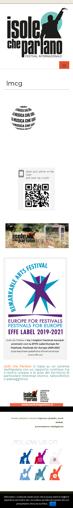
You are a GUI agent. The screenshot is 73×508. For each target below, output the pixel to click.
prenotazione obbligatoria (49, 426)
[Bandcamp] (41, 479)
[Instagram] (41, 463)
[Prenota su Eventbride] (56, 479)
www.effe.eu (35, 355)
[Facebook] (26, 463)
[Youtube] (56, 463)
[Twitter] (26, 479)
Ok (52, 504)
